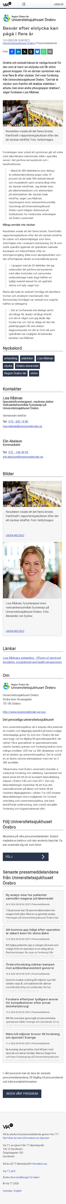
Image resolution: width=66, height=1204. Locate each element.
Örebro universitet (27, 366)
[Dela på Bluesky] (37, 52)
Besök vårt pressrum (22, 1093)
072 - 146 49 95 (18, 452)
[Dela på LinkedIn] (18, 52)
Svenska (7, 1190)
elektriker (27, 358)
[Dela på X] (24, 52)
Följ (9, 856)
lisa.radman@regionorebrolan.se (22, 426)
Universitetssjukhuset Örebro (19, 43)
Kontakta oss (40, 1163)
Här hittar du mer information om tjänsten (26, 1138)
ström (34, 373)
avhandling (10, 358)
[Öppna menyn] (24, 4)
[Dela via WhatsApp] (43, 52)
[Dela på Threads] (31, 52)
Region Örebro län (15, 373)
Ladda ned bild (15, 535)
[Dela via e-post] (50, 52)
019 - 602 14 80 (18, 421)
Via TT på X (9, 1171)
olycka (8, 366)
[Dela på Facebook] (12, 52)
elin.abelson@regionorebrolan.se (23, 457)
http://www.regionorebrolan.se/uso (24, 712)
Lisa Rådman (45, 358)
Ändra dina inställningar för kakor (21, 1177)
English (18, 1190)
